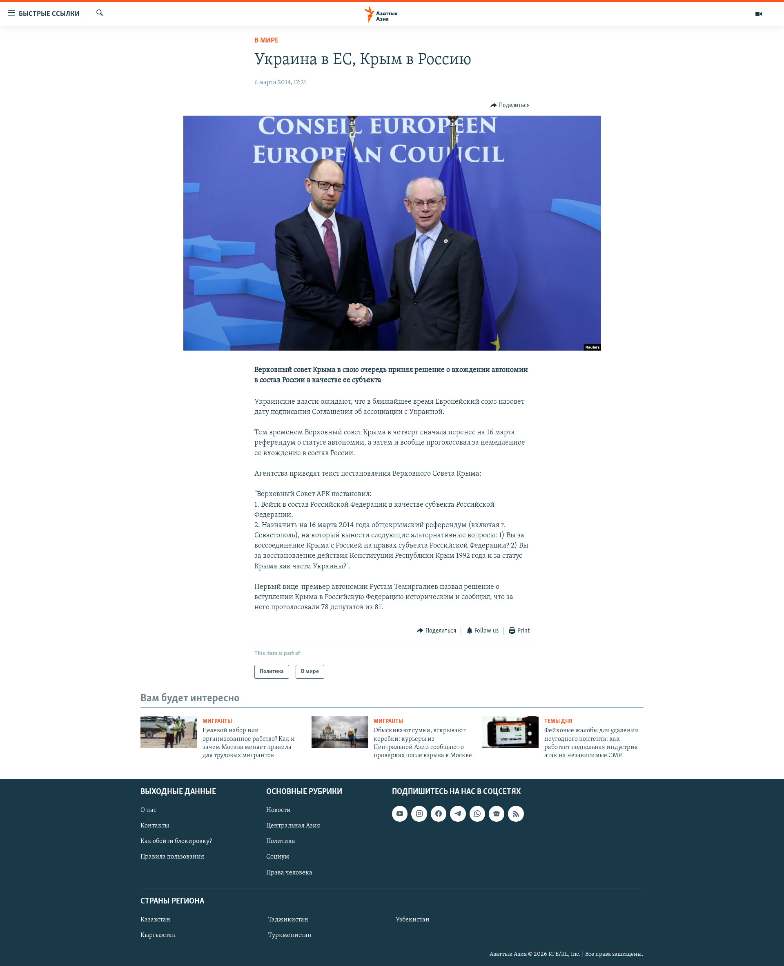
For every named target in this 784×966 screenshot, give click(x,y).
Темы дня (558, 721)
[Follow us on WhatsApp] (477, 813)
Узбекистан (413, 920)
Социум (277, 857)
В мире (266, 41)
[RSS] (515, 813)
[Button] (510, 105)
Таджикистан (288, 920)
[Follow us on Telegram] (458, 813)
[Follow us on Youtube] (400, 813)
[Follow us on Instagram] (419, 813)
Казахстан (155, 920)
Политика (280, 841)
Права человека (289, 872)
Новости (278, 810)
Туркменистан (290, 935)
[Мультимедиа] (758, 14)
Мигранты (217, 721)
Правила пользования (172, 857)
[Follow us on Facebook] (438, 813)
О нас (148, 810)
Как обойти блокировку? (176, 841)
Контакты (154, 826)
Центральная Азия (293, 826)
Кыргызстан (158, 935)
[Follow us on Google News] (496, 813)
